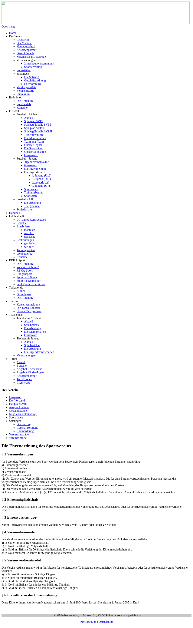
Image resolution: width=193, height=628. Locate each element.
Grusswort (15, 397)
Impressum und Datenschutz (96, 621)
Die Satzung (24, 424)
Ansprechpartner (19, 407)
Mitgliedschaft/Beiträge (23, 414)
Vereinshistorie (18, 437)
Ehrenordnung (25, 431)
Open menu (8, 26)
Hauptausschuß (18, 403)
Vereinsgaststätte (19, 434)
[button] (15, 36)
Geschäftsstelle (18, 410)
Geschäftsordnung (27, 427)
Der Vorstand (17, 400)
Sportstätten (16, 417)
